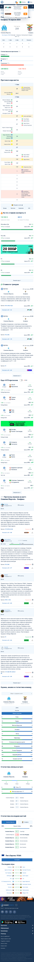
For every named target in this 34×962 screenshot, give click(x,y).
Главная (3, 13)
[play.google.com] (7, 922)
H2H (29, 208)
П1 (5, 636)
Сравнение (21, 208)
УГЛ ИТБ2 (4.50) (9, 529)
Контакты (3, 948)
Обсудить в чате (16, 205)
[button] (16, 2)
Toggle (21, 380)
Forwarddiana (7, 610)
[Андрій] (2, 611)
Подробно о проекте (5, 941)
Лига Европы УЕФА (6, 35)
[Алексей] (2, 540)
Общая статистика (17, 713)
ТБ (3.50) (7, 564)
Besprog (6, 504)
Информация (5, 928)
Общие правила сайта (6, 938)
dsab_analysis (7, 539)
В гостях (17, 710)
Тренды (5, 208)
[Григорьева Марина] (2, 648)
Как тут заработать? (5, 936)
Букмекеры (4, 931)
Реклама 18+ (7, 10)
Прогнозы (13, 208)
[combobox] (17, 693)
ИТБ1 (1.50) (8, 599)
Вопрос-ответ (4, 945)
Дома (17, 707)
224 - (23, 543)
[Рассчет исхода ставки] (32, 529)
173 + (12, 543)
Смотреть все (16, 375)
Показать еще (16, 280)
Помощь (3, 933)
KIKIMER (6, 575)
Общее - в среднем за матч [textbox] (16, 693)
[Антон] (2, 575)
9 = (20, 543)
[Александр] (2, 505)
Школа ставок (4, 943)
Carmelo (6, 647)
